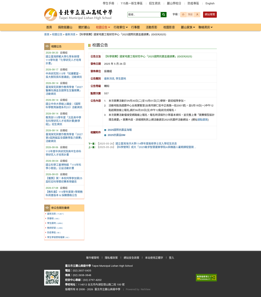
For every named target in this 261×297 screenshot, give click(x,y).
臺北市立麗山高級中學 (106, 289)
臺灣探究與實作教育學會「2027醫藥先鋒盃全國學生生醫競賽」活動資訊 (64, 90)
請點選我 (202, 119)
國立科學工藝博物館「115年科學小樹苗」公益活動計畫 (63, 166)
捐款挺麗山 (65, 27)
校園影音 (169, 27)
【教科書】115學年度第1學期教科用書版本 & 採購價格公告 (64, 193)
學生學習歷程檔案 (58, 237)
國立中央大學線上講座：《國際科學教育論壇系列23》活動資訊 (64, 105)
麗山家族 (186, 27)
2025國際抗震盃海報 (120, 129)
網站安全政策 (131, 257)
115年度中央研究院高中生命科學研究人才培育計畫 (63, 153)
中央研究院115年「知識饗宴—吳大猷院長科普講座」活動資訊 (64, 75)
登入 (171, 257)
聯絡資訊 (204, 27)
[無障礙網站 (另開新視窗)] (206, 277)
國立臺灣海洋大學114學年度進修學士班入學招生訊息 (137, 143)
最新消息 (55, 213)
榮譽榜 (53, 218)
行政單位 (119, 27)
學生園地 (55, 223)
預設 (190, 14)
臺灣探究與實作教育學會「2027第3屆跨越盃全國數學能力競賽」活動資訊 (64, 138)
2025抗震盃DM (116, 135)
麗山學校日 (174, 3)
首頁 (49, 27)
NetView (145, 289)
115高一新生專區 (132, 3)
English (210, 3)
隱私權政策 (111, 257)
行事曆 (135, 27)
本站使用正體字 (154, 257)
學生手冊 (108, 3)
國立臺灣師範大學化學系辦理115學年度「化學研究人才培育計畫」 (63, 60)
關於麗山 (84, 27)
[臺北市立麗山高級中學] (78, 14)
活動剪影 (151, 27)
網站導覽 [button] (210, 14)
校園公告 (101, 27)
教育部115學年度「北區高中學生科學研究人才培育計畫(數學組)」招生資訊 (63, 121)
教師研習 (55, 228)
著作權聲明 (92, 257)
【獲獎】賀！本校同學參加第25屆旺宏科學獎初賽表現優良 (64, 180)
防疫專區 (193, 3)
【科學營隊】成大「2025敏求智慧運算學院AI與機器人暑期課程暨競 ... (146, 147)
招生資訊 (154, 3)
